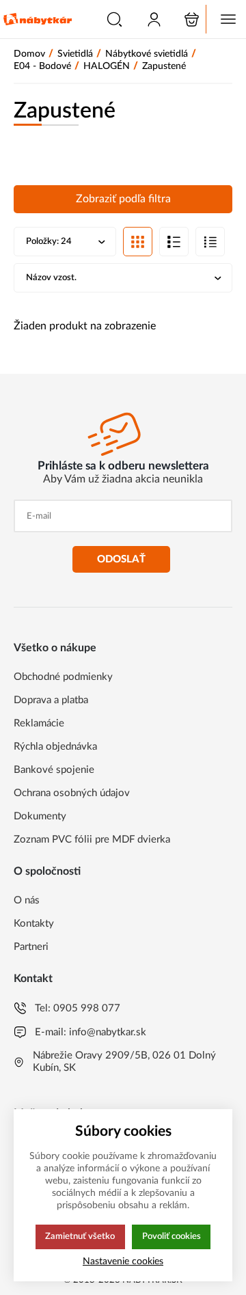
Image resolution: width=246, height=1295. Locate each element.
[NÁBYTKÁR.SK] (37, 19)
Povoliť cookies (171, 1236)
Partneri (31, 947)
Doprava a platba (51, 700)
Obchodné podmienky (63, 677)
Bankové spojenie (54, 770)
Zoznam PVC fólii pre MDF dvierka (92, 839)
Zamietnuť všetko (80, 1236)
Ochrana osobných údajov (72, 793)
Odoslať (121, 559)
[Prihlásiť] (154, 19)
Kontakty (34, 923)
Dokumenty (40, 816)
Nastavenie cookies (123, 1261)
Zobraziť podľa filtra (123, 198)
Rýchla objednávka (55, 746)
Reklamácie (39, 723)
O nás (27, 900)
